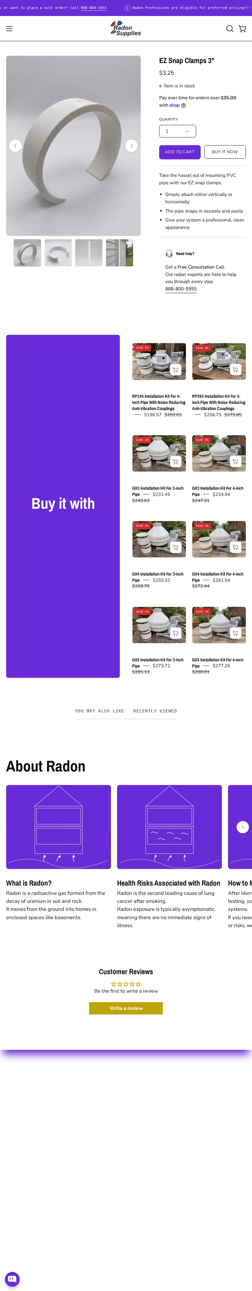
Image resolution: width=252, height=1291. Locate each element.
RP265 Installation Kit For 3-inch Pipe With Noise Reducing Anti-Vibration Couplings (218, 402)
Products (16, 1088)
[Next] (131, 146)
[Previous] (15, 146)
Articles (141, 1088)
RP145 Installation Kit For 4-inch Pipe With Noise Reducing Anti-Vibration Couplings (158, 402)
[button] (229, 28)
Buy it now (225, 152)
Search (140, 1077)
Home (13, 1077)
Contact (15, 1109)
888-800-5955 (94, 8)
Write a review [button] (126, 1008)
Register (16, 1098)
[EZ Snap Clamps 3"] (27, 253)
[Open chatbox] (12, 1279)
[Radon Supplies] (126, 28)
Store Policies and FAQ (158, 1098)
